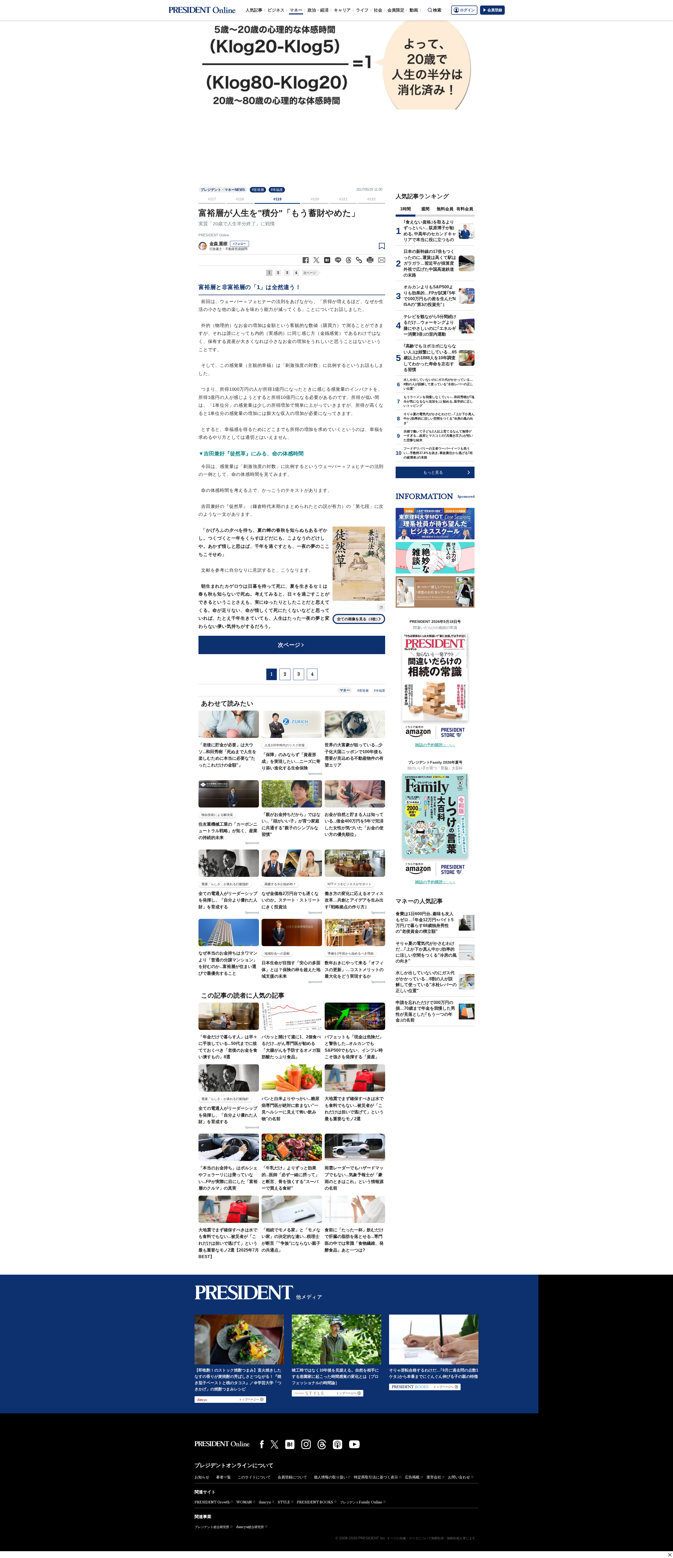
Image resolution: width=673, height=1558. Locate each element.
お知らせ (202, 1477)
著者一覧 (223, 1477)
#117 (212, 199)
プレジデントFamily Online (361, 1502)
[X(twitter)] (274, 1444)
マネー (296, 10)
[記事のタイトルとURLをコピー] (359, 260)
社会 (378, 10)
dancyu (265, 1502)
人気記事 (254, 10)
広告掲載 (412, 1477)
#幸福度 (277, 190)
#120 (315, 199)
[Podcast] (337, 1444)
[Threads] (322, 1444)
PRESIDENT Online (213, 235)
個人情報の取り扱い (330, 1477)
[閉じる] (670, 1555)
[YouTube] (354, 1444)
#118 (240, 199)
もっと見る (433, 472)
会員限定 (396, 10)
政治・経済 (318, 10)
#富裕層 (258, 190)
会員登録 (494, 10)
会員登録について (292, 1477)
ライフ (362, 10)
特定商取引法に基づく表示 (376, 1477)
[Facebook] (262, 1444)
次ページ (309, 273)
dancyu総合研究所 (250, 1527)
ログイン (467, 10)
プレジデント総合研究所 (212, 1527)
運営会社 (433, 1477)
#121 (343, 199)
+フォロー (239, 243)
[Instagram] (306, 1444)
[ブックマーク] (382, 246)
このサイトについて (254, 1477)
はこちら (435, 745)
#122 (371, 199)
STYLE (284, 1502)
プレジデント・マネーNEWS (223, 190)
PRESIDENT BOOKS (315, 1502)
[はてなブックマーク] (289, 1444)
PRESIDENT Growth (212, 1502)
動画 (414, 10)
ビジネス (276, 10)
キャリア (342, 10)
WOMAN (244, 1502)
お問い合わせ (459, 1477)
